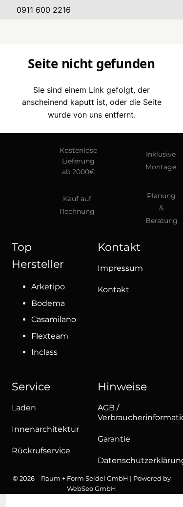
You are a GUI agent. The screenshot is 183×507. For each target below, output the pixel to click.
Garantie (114, 439)
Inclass (44, 352)
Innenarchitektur (45, 429)
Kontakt (113, 289)
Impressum (120, 268)
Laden (24, 407)
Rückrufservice (41, 450)
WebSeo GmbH (91, 488)
